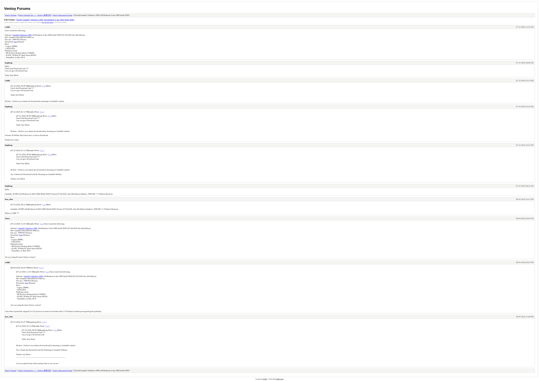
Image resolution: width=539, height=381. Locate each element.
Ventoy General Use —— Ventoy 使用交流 (34, 15)
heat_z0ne (9, 199)
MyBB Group (280, 379)
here (15, 42)
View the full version (47, 22)
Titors (7, 218)
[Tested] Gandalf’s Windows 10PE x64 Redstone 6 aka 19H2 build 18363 (45, 20)
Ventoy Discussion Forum (62, 15)
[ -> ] (44, 86)
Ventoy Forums (17, 8)
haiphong (8, 63)
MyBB (265, 379)
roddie (7, 27)
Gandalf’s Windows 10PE (22, 35)
